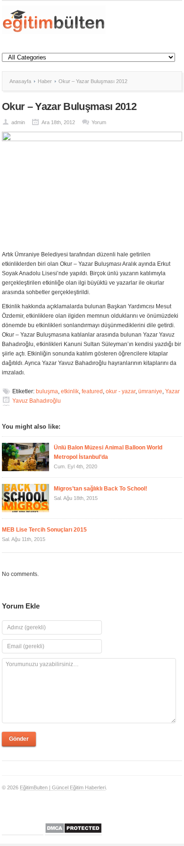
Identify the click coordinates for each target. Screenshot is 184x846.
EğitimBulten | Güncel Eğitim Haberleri (63, 787)
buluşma (47, 391)
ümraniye (150, 391)
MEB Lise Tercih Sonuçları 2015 (44, 529)
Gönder (19, 739)
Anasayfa (20, 81)
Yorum (99, 122)
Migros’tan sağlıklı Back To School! (100, 488)
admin (18, 122)
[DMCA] (73, 832)
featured (92, 391)
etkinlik (70, 391)
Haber (45, 81)
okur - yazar (120, 391)
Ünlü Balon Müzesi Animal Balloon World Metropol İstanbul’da (108, 452)
